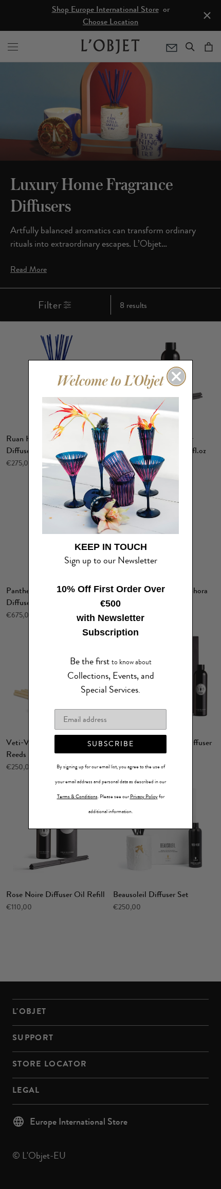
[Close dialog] (176, 383)
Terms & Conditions (77, 789)
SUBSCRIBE (110, 737)
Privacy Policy (144, 789)
